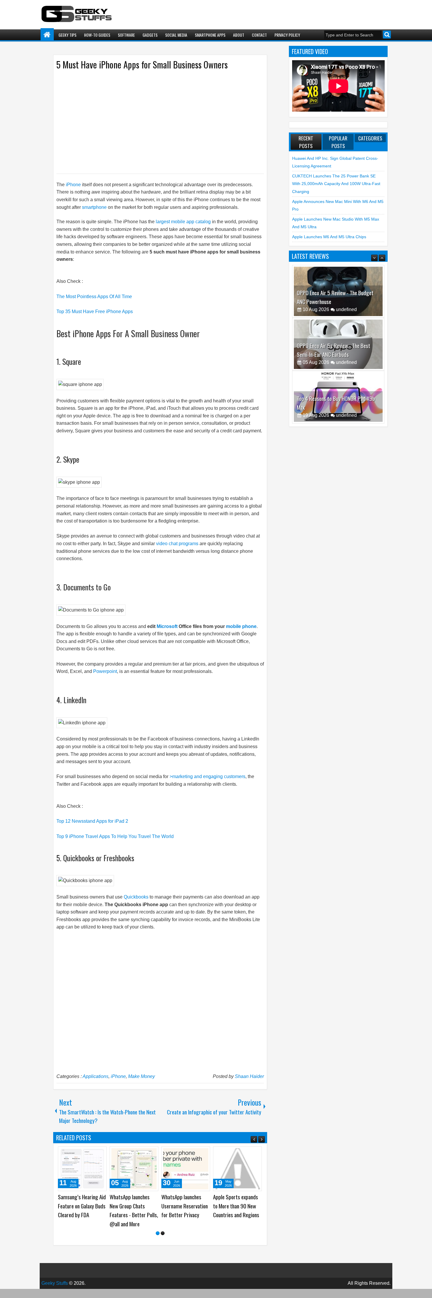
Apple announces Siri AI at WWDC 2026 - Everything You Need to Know (237, 1210)
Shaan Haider (249, 1076)
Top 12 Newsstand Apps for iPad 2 (92, 821)
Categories (370, 138)
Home (47, 35)
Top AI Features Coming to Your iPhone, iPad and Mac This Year (185, 1206)
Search (387, 34)
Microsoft (167, 626)
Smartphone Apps (210, 35)
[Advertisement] (154, 121)
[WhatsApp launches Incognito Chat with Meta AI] (82, 1168)
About (238, 35)
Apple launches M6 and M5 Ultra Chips (329, 236)
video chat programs (177, 543)
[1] (158, 1242)
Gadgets (150, 35)
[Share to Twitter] (94, 1153)
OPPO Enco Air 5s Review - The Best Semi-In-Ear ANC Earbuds (333, 297)
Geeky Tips (67, 35)
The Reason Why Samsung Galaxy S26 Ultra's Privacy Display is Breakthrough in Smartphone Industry (132, 1215)
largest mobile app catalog (184, 221)
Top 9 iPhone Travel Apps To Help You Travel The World (115, 836)
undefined (346, 309)
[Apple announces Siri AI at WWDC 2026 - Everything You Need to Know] (237, 1168)
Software (126, 35)
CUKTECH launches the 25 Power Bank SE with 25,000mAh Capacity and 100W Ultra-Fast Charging (336, 184)
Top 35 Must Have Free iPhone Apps (94, 311)
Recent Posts (306, 142)
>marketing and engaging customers (207, 776)
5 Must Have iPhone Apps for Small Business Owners (142, 64)
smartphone (95, 207)
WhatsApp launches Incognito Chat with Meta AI (78, 1206)
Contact (259, 35)
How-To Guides (97, 35)
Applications (95, 1076)
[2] (163, 1242)
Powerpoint (105, 671)
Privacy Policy (287, 35)
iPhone (73, 184)
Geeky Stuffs (54, 1292)
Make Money (141, 1076)
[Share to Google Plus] (100, 1153)
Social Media (176, 35)
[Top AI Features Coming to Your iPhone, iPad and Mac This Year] (185, 1168)
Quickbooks (136, 896)
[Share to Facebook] (87, 1153)
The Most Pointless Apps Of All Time (94, 296)
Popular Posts (338, 142)
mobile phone (241, 626)
